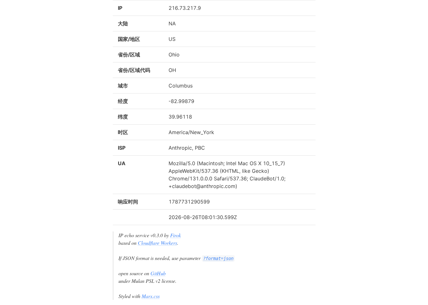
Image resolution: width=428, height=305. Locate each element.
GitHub (158, 273)
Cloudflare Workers (157, 242)
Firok (175, 235)
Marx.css (151, 296)
